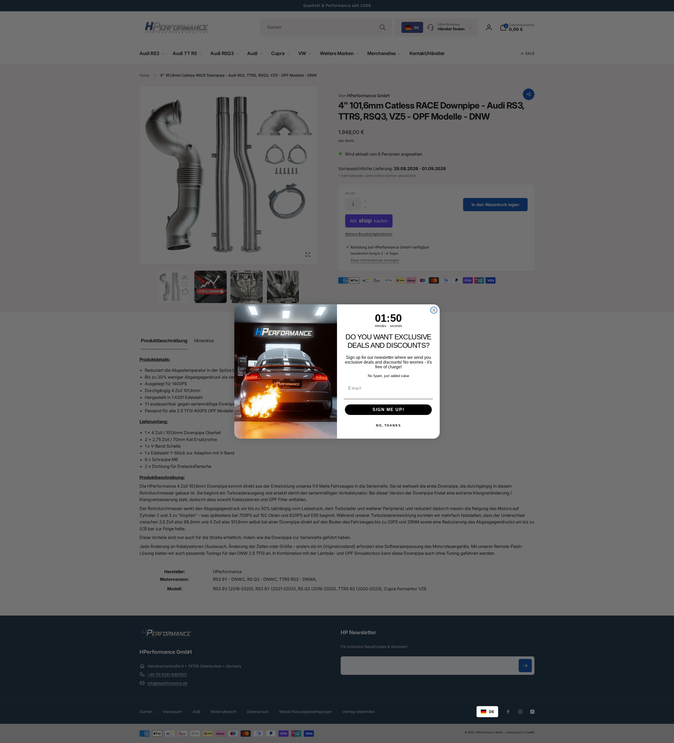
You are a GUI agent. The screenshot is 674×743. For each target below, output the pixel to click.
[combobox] (487, 711)
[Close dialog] (434, 310)
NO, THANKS (388, 425)
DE (491, 711)
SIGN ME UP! (388, 409)
